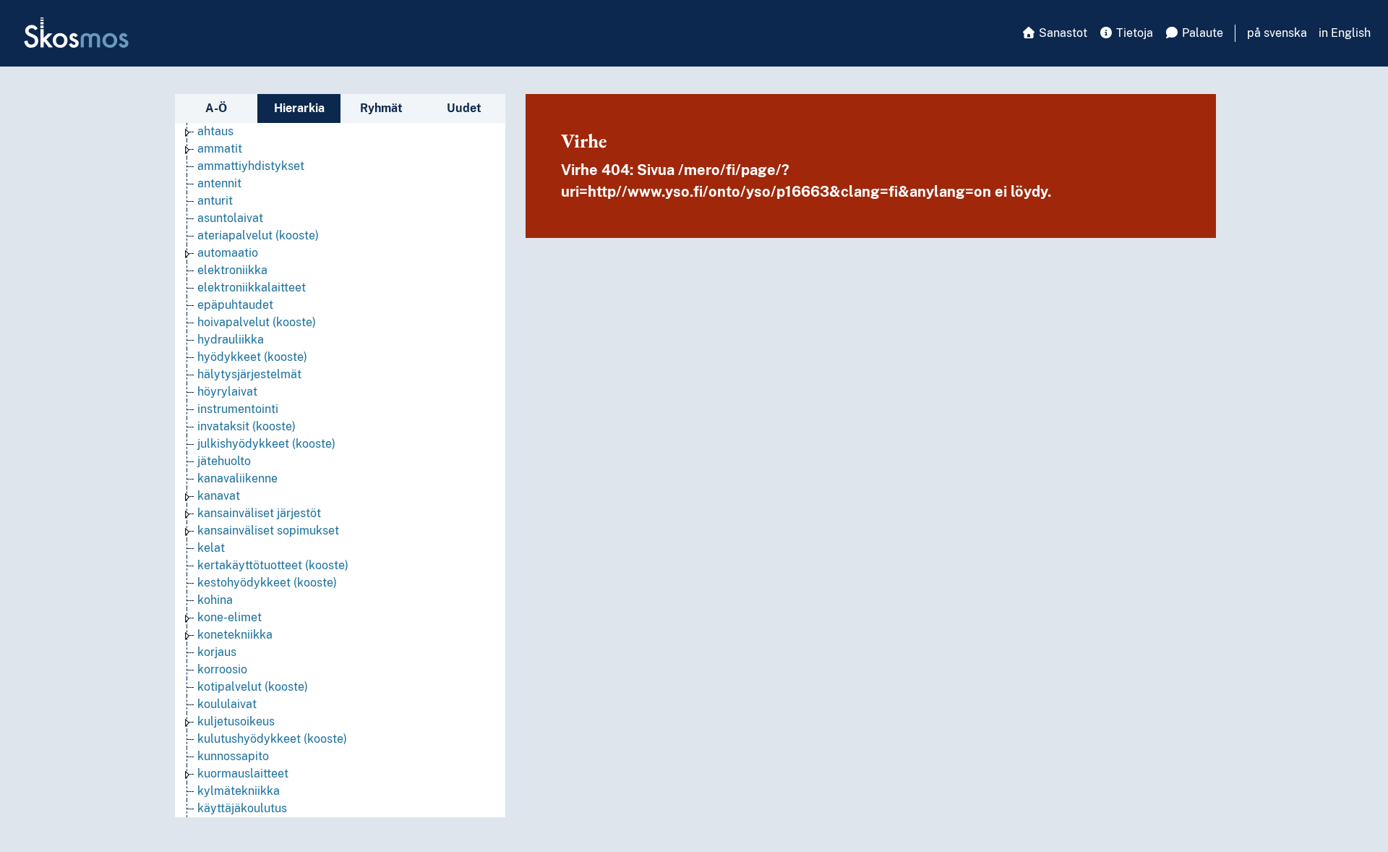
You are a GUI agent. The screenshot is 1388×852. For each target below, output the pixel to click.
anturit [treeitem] (215, 201)
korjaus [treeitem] (216, 652)
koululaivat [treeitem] (227, 704)
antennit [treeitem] (219, 183)
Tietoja (1133, 33)
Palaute (1201, 33)
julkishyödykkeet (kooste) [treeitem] (266, 444)
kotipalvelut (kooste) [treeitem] (252, 687)
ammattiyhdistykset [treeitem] (250, 166)
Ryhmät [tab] (381, 108)
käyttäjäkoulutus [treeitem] (242, 808)
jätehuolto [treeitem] (224, 461)
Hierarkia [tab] (299, 108)
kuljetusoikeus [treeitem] (236, 721)
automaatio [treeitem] (227, 253)
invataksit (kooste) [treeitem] (246, 426)
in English (1345, 33)
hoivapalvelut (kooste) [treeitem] (256, 322)
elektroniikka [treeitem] (232, 270)
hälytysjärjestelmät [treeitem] (249, 374)
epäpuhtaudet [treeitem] (235, 305)
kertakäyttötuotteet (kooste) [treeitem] (272, 565)
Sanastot (1061, 33)
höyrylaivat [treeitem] (227, 392)
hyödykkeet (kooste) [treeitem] (252, 357)
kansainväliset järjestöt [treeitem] (259, 513)
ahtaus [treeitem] (215, 131)
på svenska (1277, 33)
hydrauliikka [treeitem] (230, 339)
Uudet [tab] (464, 108)
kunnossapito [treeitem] (233, 756)
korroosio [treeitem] (222, 669)
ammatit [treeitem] (219, 149)
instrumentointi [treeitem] (237, 409)
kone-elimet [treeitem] (229, 617)
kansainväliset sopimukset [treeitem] (268, 530)
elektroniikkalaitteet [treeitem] (251, 287)
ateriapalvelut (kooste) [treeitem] (258, 235)
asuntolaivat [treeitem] (230, 218)
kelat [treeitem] (211, 548)
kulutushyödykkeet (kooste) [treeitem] (272, 739)
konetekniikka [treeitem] (235, 635)
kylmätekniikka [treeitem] (238, 791)
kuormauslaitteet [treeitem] (242, 773)
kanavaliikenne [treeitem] (237, 478)
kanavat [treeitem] (218, 496)
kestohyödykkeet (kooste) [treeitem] (267, 582)
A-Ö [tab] (216, 108)
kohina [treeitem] (215, 600)
